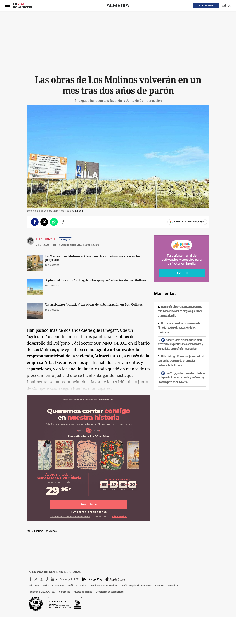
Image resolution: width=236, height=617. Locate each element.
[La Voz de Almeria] (23, 5)
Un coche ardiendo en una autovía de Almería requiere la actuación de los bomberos (179, 328)
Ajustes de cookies (83, 591)
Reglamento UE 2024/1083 (42, 591)
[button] (7, 5)
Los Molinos (51, 531)
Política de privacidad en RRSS (137, 585)
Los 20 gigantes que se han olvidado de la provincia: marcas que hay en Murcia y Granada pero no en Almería (181, 377)
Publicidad (173, 585)
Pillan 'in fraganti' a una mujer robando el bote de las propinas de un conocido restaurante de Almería (180, 361)
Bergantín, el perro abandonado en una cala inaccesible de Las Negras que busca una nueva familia (180, 311)
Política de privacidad (53, 585)
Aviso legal (34, 585)
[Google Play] (92, 579)
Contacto (159, 585)
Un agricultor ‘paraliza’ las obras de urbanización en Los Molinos (94, 304)
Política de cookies (77, 585)
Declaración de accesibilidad (110, 591)
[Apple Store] (115, 579)
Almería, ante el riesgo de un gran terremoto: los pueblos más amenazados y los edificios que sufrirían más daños (180, 344)
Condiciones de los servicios (104, 585)
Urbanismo (37, 531)
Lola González (46, 239)
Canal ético (64, 591)
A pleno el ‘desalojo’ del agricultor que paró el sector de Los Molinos (96, 280)
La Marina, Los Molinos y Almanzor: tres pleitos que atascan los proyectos (92, 258)
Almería (117, 5)
